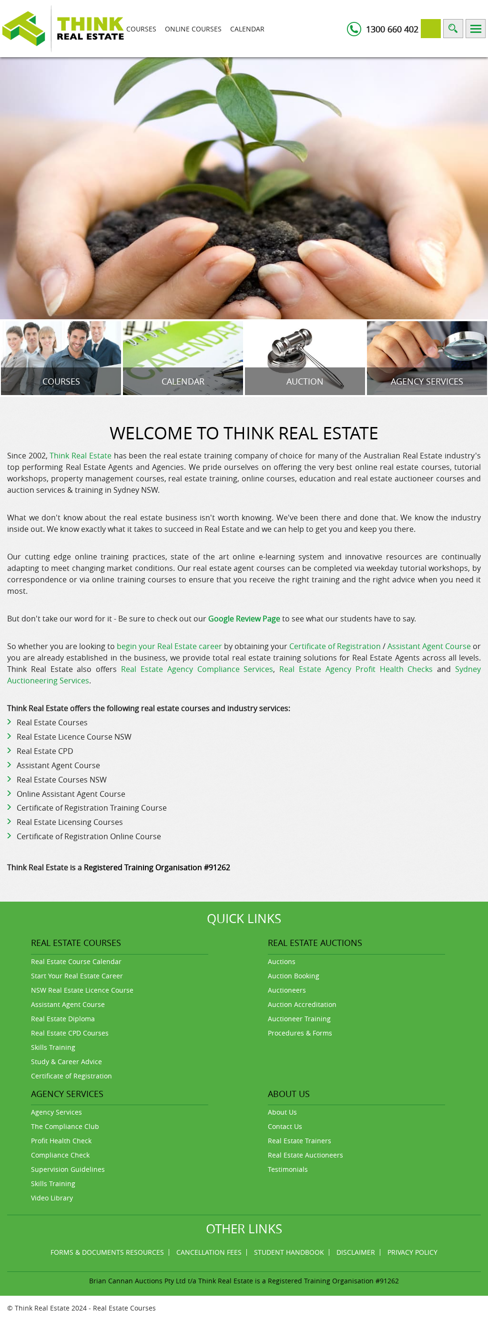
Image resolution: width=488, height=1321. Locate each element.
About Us (282, 1112)
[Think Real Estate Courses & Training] (63, 27)
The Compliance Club (65, 1126)
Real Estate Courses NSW (62, 779)
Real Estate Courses (52, 722)
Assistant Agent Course (429, 646)
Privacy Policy (412, 1252)
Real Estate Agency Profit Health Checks (356, 669)
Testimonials (288, 1169)
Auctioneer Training (299, 1018)
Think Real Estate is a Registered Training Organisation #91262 (298, 1280)
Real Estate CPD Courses (70, 1032)
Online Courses (193, 28)
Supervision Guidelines (68, 1169)
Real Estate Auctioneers (305, 1154)
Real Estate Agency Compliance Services (197, 669)
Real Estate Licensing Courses (70, 822)
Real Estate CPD (45, 751)
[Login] (431, 28)
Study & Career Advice (66, 1061)
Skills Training (53, 1047)
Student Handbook (289, 1252)
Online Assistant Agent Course (71, 794)
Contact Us (285, 1126)
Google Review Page (244, 618)
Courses (141, 28)
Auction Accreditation (302, 1004)
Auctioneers (287, 990)
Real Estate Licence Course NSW (74, 737)
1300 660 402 (392, 29)
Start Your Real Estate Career (77, 975)
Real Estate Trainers (299, 1140)
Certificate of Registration (335, 646)
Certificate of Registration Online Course (89, 836)
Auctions (281, 961)
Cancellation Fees (209, 1252)
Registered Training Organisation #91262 (157, 867)
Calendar (247, 28)
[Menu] (476, 28)
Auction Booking (293, 975)
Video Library (52, 1197)
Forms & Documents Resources (107, 1252)
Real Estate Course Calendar (76, 961)
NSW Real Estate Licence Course (82, 990)
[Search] (453, 28)
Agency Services (56, 1112)
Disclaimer (355, 1252)
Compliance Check (60, 1154)
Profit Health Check (61, 1140)
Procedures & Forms (300, 1032)
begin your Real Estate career (169, 646)
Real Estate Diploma (63, 1018)
